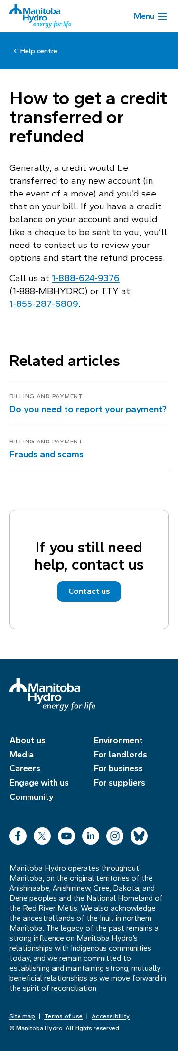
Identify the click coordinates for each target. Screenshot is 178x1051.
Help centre (38, 51)
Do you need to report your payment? (88, 409)
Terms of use (63, 1016)
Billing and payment (46, 396)
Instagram (114, 834)
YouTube (66, 834)
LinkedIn (90, 834)
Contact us (89, 591)
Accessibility (111, 1016)
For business (118, 768)
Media (21, 754)
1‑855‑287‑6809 (43, 304)
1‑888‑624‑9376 (86, 278)
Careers (24, 768)
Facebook (18, 834)
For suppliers (119, 782)
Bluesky (139, 834)
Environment (118, 740)
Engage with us (39, 782)
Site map (22, 1016)
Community (31, 797)
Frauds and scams (46, 454)
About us (27, 740)
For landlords (120, 754)
